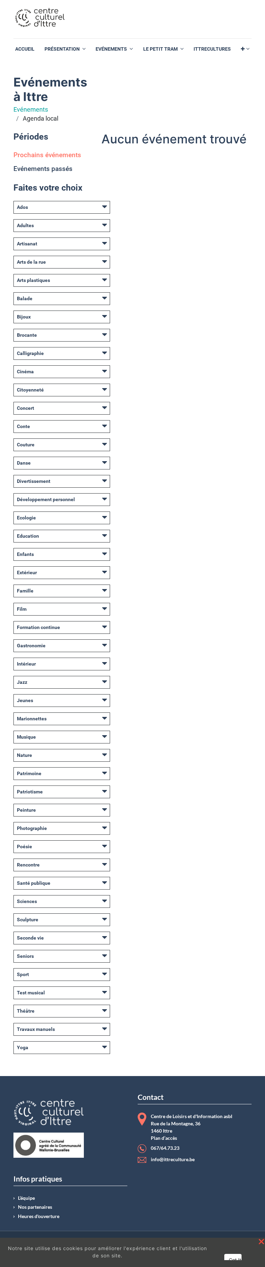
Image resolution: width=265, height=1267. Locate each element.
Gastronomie (31, 645)
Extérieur (27, 572)
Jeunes (25, 700)
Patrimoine (29, 773)
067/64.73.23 (165, 1148)
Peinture (26, 810)
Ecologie (26, 517)
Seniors (25, 956)
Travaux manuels (36, 1029)
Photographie (32, 828)
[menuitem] (25, 49)
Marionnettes (32, 718)
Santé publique (33, 883)
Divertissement (33, 481)
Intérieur (26, 664)
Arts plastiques (33, 280)
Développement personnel (46, 499)
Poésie (24, 846)
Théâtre (26, 1011)
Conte (23, 426)
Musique (26, 737)
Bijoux (24, 317)
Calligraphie (30, 353)
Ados (22, 207)
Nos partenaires (35, 1207)
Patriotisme (30, 791)
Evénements (30, 109)
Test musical (31, 992)
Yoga (22, 1047)
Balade (24, 298)
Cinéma (25, 371)
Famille (25, 591)
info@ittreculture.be (173, 1159)
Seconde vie (30, 938)
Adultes (25, 225)
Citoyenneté (30, 390)
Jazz (22, 682)
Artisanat (27, 243)
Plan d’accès (164, 1138)
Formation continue (38, 627)
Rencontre (28, 865)
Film (22, 609)
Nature (24, 755)
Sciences (27, 901)
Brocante (27, 335)
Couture (26, 444)
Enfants (25, 554)
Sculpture (27, 919)
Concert (25, 408)
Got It (235, 1260)
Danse (24, 463)
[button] (245, 49)
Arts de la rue (31, 262)
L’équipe (26, 1198)
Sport (23, 974)
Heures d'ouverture (38, 1216)
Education (28, 536)
